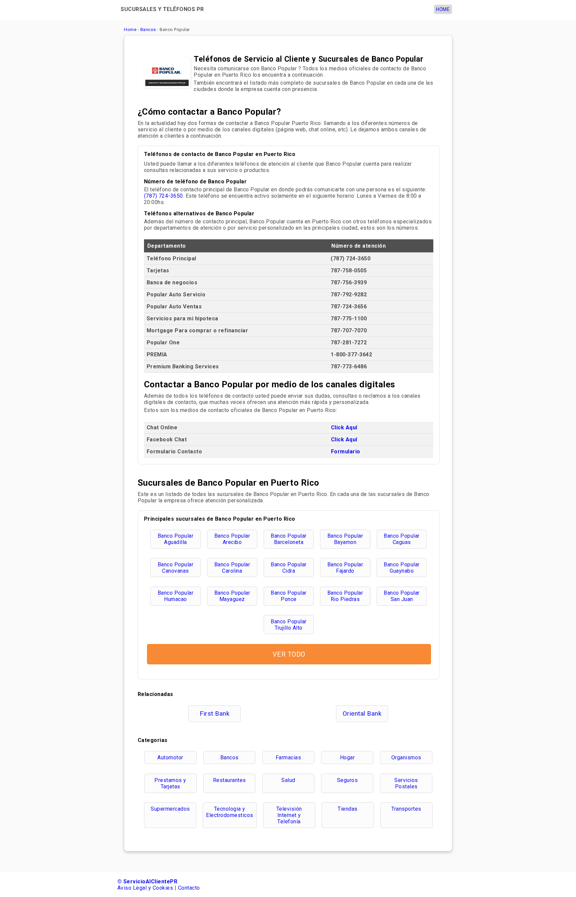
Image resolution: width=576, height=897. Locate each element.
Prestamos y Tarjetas (170, 783)
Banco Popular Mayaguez (232, 596)
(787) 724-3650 (163, 196)
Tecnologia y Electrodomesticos (229, 812)
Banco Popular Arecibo (232, 539)
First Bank (214, 713)
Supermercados (170, 809)
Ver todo (289, 654)
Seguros (347, 780)
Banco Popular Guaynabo (402, 567)
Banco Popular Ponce (289, 596)
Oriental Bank (362, 713)
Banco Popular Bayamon (345, 539)
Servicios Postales (406, 783)
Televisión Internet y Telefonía (289, 815)
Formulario (345, 451)
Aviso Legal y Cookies (145, 888)
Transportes (406, 809)
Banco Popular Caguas (402, 539)
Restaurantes (229, 780)
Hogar (347, 757)
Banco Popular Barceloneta (289, 539)
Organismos (406, 757)
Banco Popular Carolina (232, 567)
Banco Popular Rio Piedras (345, 596)
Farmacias (288, 757)
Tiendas (348, 809)
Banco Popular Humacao (176, 596)
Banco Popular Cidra (289, 567)
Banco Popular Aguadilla (176, 539)
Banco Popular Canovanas (176, 567)
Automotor (170, 757)
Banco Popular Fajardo (345, 567)
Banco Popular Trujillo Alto (289, 624)
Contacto (189, 888)
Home (443, 9)
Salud (288, 780)
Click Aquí (344, 427)
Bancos (229, 757)
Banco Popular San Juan (402, 596)
